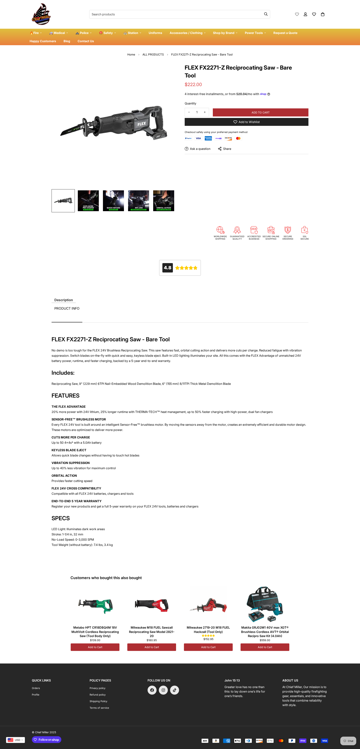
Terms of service (99, 707)
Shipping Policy (98, 701)
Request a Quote (285, 33)
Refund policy (98, 694)
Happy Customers (43, 41)
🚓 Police (81, 33)
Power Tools (254, 33)
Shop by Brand (223, 33)
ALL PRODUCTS (153, 54)
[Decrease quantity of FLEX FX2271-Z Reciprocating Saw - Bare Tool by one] (189, 112)
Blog (67, 41)
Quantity (190, 103)
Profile (35, 694)
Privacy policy (97, 688)
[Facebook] (152, 690)
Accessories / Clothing (186, 33)
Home (131, 54)
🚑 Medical (57, 33)
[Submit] (266, 14)
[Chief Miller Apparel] (41, 14)
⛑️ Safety (106, 33)
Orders (36, 688)
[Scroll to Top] (352, 728)
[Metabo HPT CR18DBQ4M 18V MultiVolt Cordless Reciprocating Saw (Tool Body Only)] (95, 605)
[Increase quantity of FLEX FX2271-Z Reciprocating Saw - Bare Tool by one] (205, 112)
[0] (322, 14)
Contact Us (86, 41)
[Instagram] (163, 690)
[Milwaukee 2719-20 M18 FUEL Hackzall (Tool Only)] (208, 605)
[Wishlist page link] (297, 14)
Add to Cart (95, 647)
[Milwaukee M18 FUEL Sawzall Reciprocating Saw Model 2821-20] (151, 605)
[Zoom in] (167, 70)
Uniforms (155, 33)
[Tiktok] (174, 690)
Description (63, 300)
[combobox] (15, 740)
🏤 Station (130, 33)
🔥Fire (34, 33)
